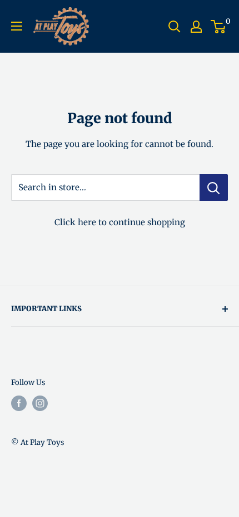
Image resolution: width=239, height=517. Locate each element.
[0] (219, 26)
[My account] (196, 27)
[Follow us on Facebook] (19, 403)
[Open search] (174, 27)
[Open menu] (16, 26)
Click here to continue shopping (119, 222)
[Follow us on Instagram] (40, 403)
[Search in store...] (214, 187)
